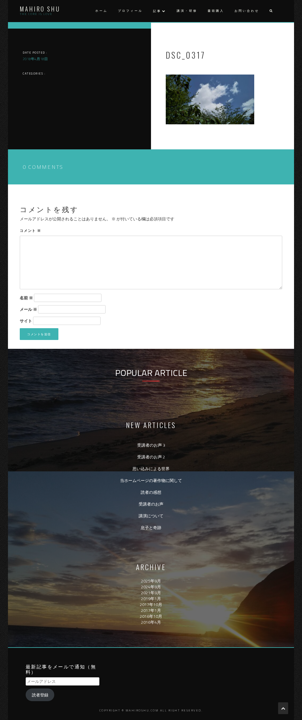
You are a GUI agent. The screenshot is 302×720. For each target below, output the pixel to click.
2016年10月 (151, 616)
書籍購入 (216, 11)
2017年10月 (151, 604)
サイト (26, 321)
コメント (30, 230)
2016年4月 (151, 622)
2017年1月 (151, 610)
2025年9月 (151, 581)
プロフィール (130, 11)
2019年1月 (151, 598)
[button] (270, 11)
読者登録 (40, 695)
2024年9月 (151, 587)
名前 (26, 298)
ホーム (101, 11)
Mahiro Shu (40, 9)
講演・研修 (187, 11)
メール (28, 309)
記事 (157, 11)
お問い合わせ (246, 11)
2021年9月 (151, 592)
